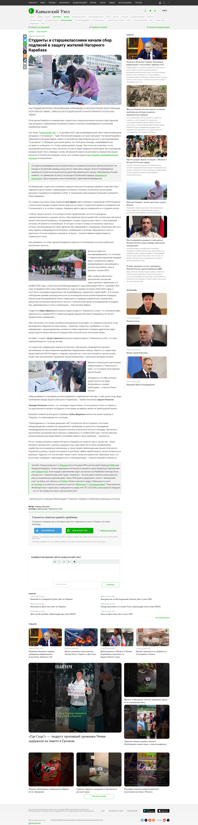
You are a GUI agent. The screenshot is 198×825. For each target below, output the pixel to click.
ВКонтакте (81, 484)
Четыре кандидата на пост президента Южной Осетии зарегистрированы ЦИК (144, 267)
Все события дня (162, 618)
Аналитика (64, 3)
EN (168, 2)
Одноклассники (97, 484)
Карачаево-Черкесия (36, 20)
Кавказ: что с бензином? (40, 27)
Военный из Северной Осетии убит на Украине (51, 599)
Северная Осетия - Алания (115, 20)
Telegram (63, 465)
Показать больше (99, 796)
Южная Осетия (160, 20)
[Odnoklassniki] (25, 56)
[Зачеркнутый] (68, 562)
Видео (112, 3)
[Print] (25, 68)
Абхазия (32, 17)
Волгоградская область (96, 17)
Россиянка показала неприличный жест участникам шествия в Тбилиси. (141, 790)
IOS (46, 471)
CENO (112, 465)
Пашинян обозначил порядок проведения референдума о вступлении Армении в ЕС (145, 63)
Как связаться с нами (116, 810)
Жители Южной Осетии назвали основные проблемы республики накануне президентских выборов (145, 112)
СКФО (128, 20)
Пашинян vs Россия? (99, 27)
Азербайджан (57, 17)
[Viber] (25, 48)
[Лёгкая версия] (160, 3)
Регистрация (61, 584)
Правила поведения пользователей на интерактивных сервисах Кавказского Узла (77, 820)
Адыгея (47, 17)
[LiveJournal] (25, 60)
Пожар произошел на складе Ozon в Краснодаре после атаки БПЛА (131, 606)
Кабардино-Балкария (138, 17)
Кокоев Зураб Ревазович (137, 352)
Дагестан (116, 17)
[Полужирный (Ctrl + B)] (54, 562)
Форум (93, 3)
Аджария (40, 17)
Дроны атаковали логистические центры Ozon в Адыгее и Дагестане (80, 652)
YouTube (38, 484)
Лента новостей (42, 31)
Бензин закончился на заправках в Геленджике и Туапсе (151, 652)
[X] (25, 52)
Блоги (102, 3)
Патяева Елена (132, 321)
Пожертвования (132, 810)
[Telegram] (25, 40)
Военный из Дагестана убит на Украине (48, 606)
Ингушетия (124, 17)
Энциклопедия (79, 3)
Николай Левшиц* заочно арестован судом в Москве (146, 203)
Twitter (64, 481)
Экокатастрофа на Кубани (159, 27)
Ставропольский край (140, 20)
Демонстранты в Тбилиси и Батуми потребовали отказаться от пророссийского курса (116, 654)
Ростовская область (98, 20)
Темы (42, 3)
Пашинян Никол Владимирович (140, 384)
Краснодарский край (51, 20)
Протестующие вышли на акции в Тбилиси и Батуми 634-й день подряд (146, 161)
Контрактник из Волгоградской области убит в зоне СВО (126, 599)
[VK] (25, 36)
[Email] (25, 64)
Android (39, 471)
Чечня (151, 20)
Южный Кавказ (34, 24)
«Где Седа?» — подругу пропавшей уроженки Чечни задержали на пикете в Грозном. (67, 738)
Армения (66, 17)
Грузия (108, 17)
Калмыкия (150, 17)
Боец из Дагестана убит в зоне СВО (117, 614)
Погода (138, 3)
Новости (32, 3)
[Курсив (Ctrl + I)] (59, 562)
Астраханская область (79, 17)
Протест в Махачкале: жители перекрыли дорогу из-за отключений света (145, 701)
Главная (31, 31)
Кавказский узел (47, 132)
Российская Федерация (82, 20)
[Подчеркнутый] (64, 562)
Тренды (52, 3)
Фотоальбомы (125, 3)
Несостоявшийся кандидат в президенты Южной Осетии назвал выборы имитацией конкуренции (145, 243)
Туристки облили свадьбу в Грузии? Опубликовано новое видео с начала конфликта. (145, 742)
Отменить (110, 585)
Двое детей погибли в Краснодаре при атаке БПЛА (53, 614)
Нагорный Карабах (66, 20)
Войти (164, 10)
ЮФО (43, 24)
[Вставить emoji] (74, 562)
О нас (103, 810)
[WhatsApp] (25, 44)
